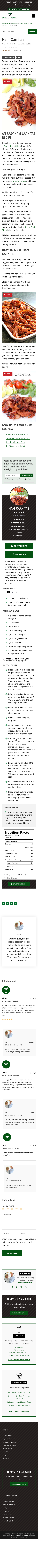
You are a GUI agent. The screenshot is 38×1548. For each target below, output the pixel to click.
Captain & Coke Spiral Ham (18, 438)
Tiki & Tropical (8, 1521)
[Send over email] (15, 903)
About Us (25, 1274)
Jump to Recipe (8, 57)
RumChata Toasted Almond (19, 1353)
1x (8, 592)
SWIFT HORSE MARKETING (19, 1537)
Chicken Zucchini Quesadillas (19, 1406)
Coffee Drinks (7, 1514)
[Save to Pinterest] (7, 903)
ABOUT (8, 2)
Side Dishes (7, 1452)
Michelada (19, 1348)
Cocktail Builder (8, 1501)
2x (12, 592)
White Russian (19, 1350)
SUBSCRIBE (28, 2)
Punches (6, 1511)
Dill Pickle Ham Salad (15, 446)
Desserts (6, 1458)
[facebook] (9, 5)
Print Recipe (20, 546)
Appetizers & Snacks (10, 1442)
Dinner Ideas (23, 23)
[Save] (7, 81)
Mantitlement (6, 23)
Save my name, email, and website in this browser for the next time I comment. (19, 1242)
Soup (4, 1455)
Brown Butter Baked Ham (17, 434)
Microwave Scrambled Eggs (19, 1392)
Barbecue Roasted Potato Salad (19, 1402)
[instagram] (29, 5)
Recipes (15, 23)
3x (16, 592)
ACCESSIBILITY (25, 1535)
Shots (5, 1508)
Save (19, 57)
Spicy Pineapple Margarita (19, 1355)
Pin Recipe (20, 554)
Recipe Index (7, 1436)
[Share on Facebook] (3, 903)
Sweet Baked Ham (12, 146)
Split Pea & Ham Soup (15, 442)
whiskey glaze (19, 181)
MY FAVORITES (17, 2)
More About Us (24, 1283)
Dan (5, 47)
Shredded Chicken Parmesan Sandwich (19, 1397)
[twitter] (22, 5)
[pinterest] (15, 5)
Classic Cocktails (9, 1505)
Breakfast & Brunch (9, 1445)
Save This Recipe (20, 884)
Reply (33, 998)
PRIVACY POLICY (15, 1535)
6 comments (13, 47)
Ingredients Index (9, 1439)
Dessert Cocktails (9, 1518)
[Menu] (33, 16)
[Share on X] (11, 903)
